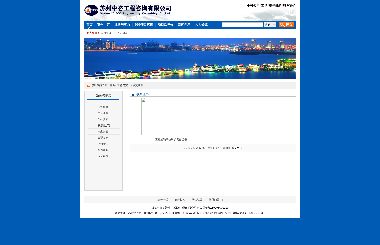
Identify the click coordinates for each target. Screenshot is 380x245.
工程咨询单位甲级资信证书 (171, 139)
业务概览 (103, 107)
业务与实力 (123, 85)
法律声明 (162, 199)
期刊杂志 (103, 143)
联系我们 (289, 5)
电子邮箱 (275, 5)
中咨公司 (253, 5)
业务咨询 (103, 156)
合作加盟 (103, 150)
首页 (112, 85)
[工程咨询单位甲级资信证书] (171, 116)
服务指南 (180, 199)
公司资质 (103, 119)
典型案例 (103, 137)
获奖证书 (138, 85)
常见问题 (214, 199)
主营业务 (103, 113)
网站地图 (197, 199)
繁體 (264, 5)
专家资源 (103, 131)
